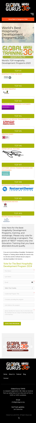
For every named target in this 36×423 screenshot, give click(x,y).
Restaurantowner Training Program (16, 185)
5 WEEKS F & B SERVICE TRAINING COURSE (16, 119)
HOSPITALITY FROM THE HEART (12, 74)
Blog (24, 374)
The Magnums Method (10, 201)
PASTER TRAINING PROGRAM (11, 216)
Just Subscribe (18, 409)
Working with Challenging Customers (16, 104)
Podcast (18, 374)
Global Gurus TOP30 (18, 389)
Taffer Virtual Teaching (11, 149)
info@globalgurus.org (18, 402)
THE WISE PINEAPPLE (9, 89)
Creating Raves (7, 134)
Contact (5, 378)
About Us (12, 374)
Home (5, 374)
